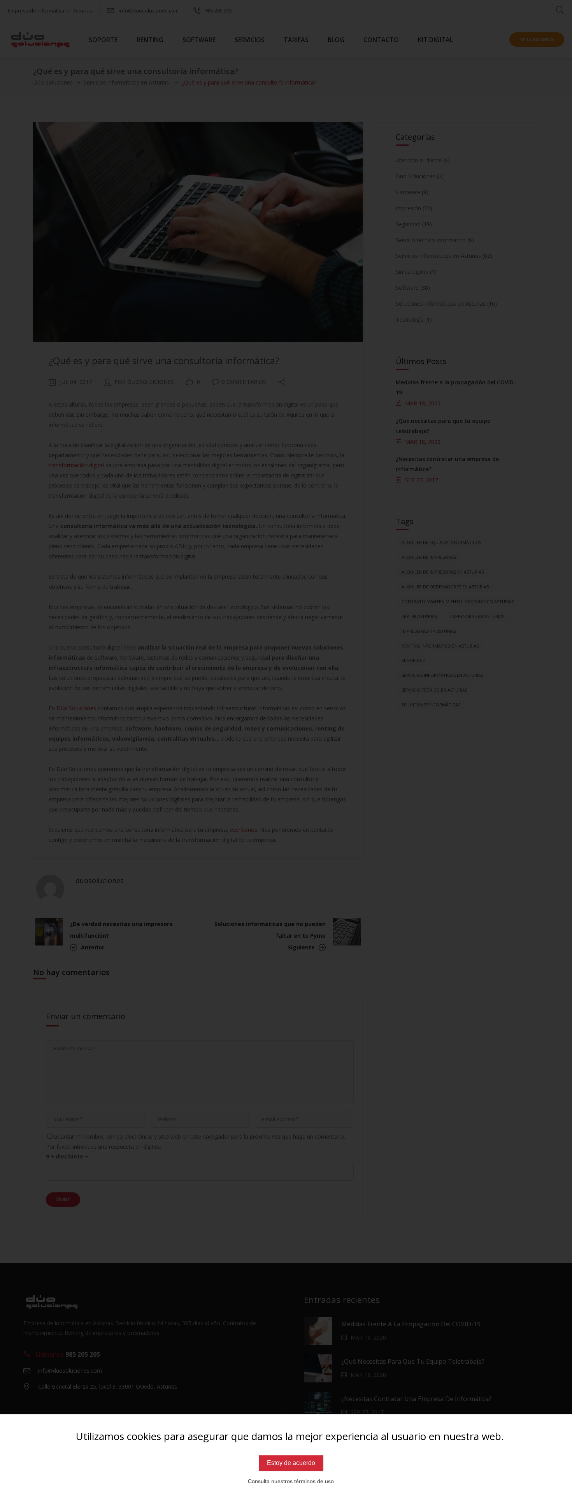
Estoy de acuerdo (291, 1463)
